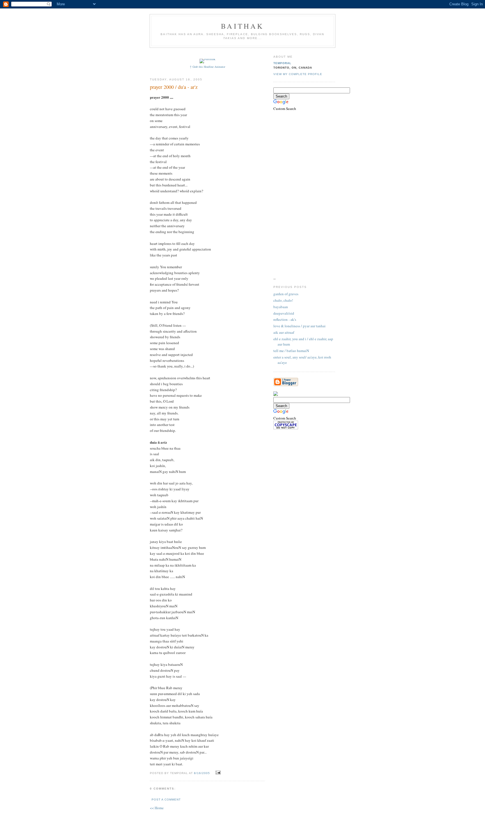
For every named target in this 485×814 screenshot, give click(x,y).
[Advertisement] (253, 53)
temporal (282, 63)
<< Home (157, 807)
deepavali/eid (283, 313)
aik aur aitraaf (283, 332)
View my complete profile (297, 74)
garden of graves (285, 293)
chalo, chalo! (283, 300)
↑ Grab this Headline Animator (207, 67)
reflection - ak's (284, 319)
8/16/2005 (202, 773)
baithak (242, 26)
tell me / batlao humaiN (291, 350)
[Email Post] (217, 772)
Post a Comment (166, 799)
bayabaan (280, 306)
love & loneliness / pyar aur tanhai (299, 325)
